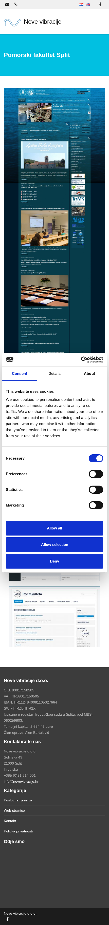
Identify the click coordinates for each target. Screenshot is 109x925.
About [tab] (89, 373)
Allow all (54, 528)
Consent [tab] (19, 373)
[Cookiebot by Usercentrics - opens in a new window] (81, 359)
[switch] (96, 474)
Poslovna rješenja (18, 800)
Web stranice (14, 810)
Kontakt (10, 821)
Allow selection (54, 544)
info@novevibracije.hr (21, 781)
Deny (54, 561)
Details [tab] (54, 373)
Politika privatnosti (18, 831)
